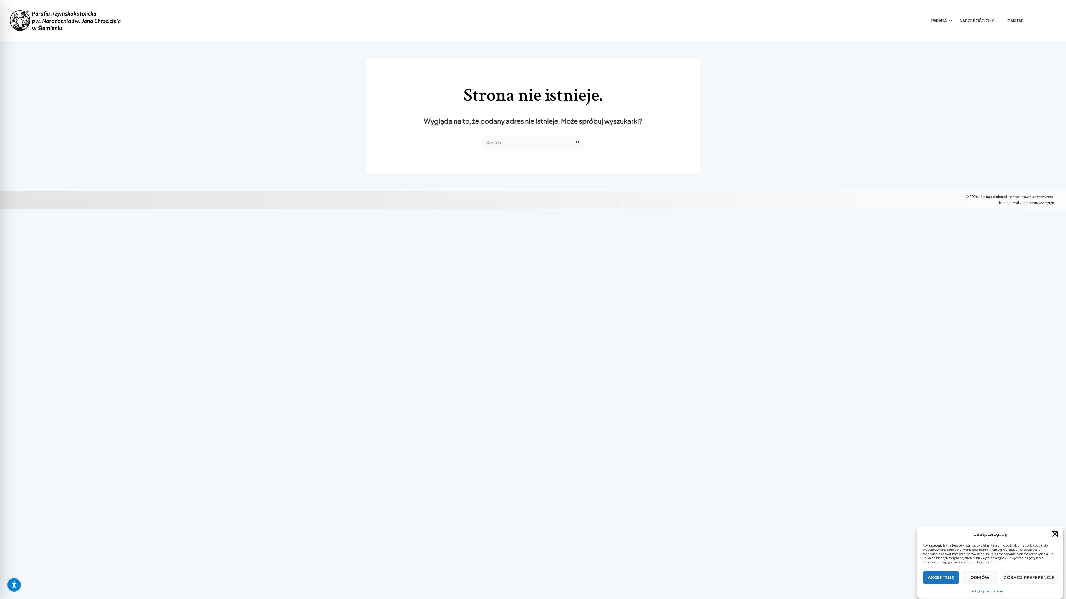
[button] (1055, 534)
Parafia (939, 20)
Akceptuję (941, 577)
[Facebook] (1044, 20)
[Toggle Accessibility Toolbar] (14, 585)
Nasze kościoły (977, 20)
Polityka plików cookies (988, 591)
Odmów (980, 577)
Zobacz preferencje (1029, 577)
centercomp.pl (1042, 203)
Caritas (1015, 20)
